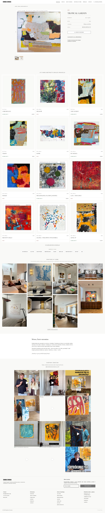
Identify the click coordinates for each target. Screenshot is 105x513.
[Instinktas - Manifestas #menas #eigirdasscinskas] (52, 382)
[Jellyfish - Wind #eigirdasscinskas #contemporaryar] (27, 382)
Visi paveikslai (25, 251)
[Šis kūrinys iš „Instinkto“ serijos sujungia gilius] (52, 434)
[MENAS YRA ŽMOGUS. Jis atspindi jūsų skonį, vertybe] (52, 408)
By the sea (74, 153)
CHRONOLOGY (6, 111)
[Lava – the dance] (86, 175)
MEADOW (39, 111)
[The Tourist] (86, 91)
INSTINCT (76, 251)
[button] (16, 32)
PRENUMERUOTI (87, 486)
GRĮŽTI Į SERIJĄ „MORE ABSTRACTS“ (21, 6)
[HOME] (52, 133)
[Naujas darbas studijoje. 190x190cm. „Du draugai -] (27, 434)
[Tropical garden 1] (17, 58)
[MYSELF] (18, 175)
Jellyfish (32, 251)
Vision (4, 153)
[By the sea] (86, 133)
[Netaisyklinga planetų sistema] (52, 175)
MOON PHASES (39, 251)
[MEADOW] (52, 91)
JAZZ (82, 251)
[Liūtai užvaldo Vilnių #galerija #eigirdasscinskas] (52, 459)
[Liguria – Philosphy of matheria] (52, 217)
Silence (54, 251)
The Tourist (75, 111)
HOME (38, 153)
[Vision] (18, 133)
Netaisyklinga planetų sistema (47, 195)
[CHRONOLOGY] (18, 91)
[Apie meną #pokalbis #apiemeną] (27, 459)
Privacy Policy (100, 510)
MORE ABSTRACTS (86, 27)
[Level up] (86, 217)
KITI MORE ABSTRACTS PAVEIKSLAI (52, 244)
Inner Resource (48, 251)
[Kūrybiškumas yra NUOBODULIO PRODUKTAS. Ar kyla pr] (78, 459)
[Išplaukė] (27, 408)
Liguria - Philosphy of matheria (47, 238)
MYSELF (4, 195)
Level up (73, 238)
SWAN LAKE (61, 251)
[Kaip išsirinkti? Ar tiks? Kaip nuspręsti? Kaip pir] (78, 382)
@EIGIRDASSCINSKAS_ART (52, 367)
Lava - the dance (76, 195)
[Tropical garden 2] (21, 58)
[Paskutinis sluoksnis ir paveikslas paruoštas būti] (78, 434)
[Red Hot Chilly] (18, 217)
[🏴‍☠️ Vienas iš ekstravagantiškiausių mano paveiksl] (78, 408)
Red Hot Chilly (7, 238)
